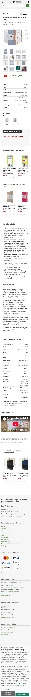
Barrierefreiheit (5, 541)
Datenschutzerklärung (19, 685)
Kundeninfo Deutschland (8, 627)
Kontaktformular (5, 595)
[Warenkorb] (28, 2)
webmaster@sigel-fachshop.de (10, 591)
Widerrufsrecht (5, 531)
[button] (13, 177)
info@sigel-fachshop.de (17, 587)
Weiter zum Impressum (7, 617)
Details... (3, 572)
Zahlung (3, 528)
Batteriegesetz (5, 539)
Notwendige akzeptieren (8, 693)
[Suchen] (27, 5)
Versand (3, 526)
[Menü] (2, 2)
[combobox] (14, 5)
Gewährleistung (5, 533)
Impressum (5, 687)
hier (14, 441)
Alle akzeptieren (22, 694)
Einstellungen (5, 689)
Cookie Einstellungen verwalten (10, 543)
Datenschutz (4, 537)
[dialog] (15, 671)
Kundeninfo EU (5, 634)
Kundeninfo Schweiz (7, 632)
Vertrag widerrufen (6, 546)
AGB (2, 535)
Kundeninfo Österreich (7, 630)
